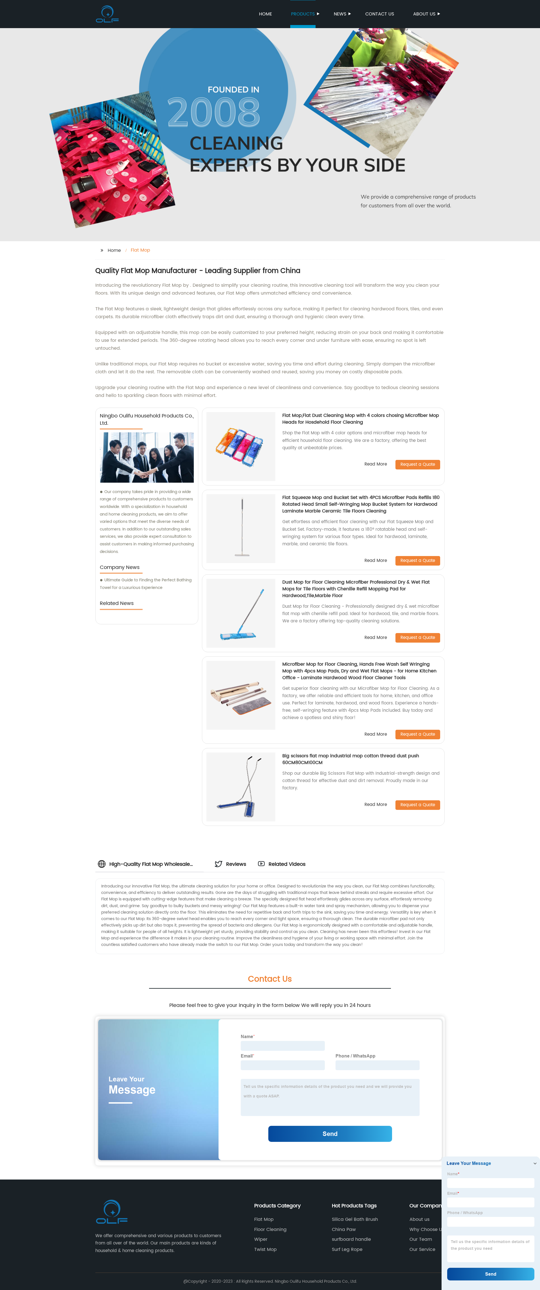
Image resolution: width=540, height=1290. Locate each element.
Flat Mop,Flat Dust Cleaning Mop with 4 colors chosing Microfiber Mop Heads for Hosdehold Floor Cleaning (360, 419)
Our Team (421, 1239)
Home (265, 14)
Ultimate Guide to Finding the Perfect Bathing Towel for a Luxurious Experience (146, 584)
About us (424, 14)
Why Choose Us (427, 1229)
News (340, 14)
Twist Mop (265, 1249)
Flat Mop (264, 1219)
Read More (375, 464)
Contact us (379, 14)
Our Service (422, 1249)
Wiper (260, 1239)
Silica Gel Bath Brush (355, 1219)
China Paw (344, 1229)
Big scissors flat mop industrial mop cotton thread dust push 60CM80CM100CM (350, 759)
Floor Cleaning (270, 1229)
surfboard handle (351, 1239)
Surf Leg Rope (347, 1249)
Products (303, 14)
